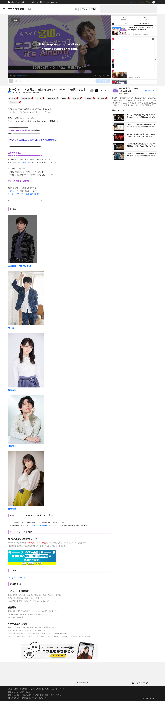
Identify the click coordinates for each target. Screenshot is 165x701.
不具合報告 (23, 689)
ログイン (134, 2)
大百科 (36, 2)
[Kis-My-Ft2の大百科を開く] (32, 98)
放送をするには (25, 692)
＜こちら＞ (12, 191)
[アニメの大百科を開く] (43, 98)
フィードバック (141, 682)
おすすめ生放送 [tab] (144, 23)
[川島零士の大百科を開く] (94, 98)
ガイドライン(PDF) (57, 689)
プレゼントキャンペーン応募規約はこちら (24, 194)
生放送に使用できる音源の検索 (33, 695)
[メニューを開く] (3, 9)
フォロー (150, 91)
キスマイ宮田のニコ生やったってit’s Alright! (130, 89)
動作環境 (38, 689)
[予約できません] (91, 90)
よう (129, 81)
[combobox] (53, 9)
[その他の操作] (106, 90)
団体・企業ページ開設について (55, 695)
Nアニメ (47, 2)
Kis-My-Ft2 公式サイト (16, 578)
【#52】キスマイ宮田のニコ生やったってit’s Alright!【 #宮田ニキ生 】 (142, 29)
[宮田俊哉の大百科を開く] (17, 98)
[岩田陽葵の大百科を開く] (106, 98)
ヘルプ (31, 689)
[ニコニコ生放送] (16, 9)
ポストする (96, 90)
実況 (41, 2)
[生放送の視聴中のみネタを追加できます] (11, 81)
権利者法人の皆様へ (14, 695)
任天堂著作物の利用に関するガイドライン (35, 698)
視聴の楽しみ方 (13, 692)
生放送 (22, 2)
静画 (17, 2)
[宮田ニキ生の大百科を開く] (57, 98)
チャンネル (29, 2)
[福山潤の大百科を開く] (69, 98)
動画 (12, 2)
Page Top (82, 683)
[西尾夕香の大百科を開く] (81, 98)
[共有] (101, 90)
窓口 (23, 636)
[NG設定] (113, 24)
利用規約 (46, 689)
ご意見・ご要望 (13, 689)
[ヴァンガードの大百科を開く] (20, 102)
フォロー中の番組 (89, 9)
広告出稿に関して (13, 698)
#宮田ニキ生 (26, 162)
